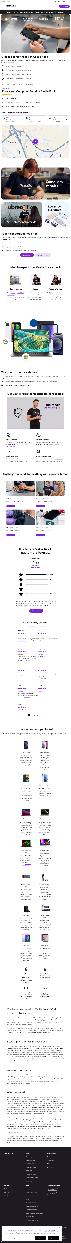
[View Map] (35, 141)
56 (41, 715)
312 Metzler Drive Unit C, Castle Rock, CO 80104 (22, 102)
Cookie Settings (12, 1238)
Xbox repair (25, 915)
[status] (28, 637)
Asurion (3, 1)
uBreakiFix (9, 1)
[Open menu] (3, 6)
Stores (58, 1)
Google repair (26, 785)
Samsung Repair (44, 752)
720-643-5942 (10, 98)
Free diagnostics (10, 70)
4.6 (14, 95)
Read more (23, 641)
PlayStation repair (44, 884)
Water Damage (25, 974)
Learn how (57, 444)
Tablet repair (44, 945)
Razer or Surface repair (26, 851)
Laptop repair (44, 819)
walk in (13, 293)
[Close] (59, 1228)
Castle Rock (20, 84)
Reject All (40, 1238)
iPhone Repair (25, 752)
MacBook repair (25, 819)
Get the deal (60, 12)
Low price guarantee (44, 827)
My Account (66, 1)
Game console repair (44, 916)
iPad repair (25, 945)
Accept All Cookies (53, 1238)
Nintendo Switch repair (25, 885)
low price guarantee (25, 70)
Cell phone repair (44, 785)
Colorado (12, 84)
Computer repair (44, 850)
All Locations (5, 84)
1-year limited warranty (12, 78)
